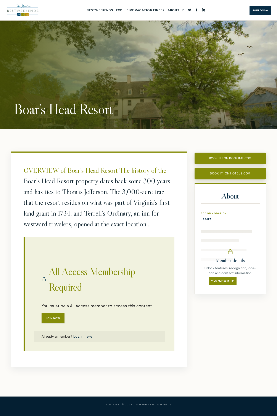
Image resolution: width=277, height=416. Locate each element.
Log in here (82, 336)
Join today (260, 10)
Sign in (244, 280)
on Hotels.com (230, 173)
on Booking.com (230, 158)
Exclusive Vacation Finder (140, 10)
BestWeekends (100, 10)
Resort (206, 219)
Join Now (53, 318)
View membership (222, 280)
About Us (176, 10)
